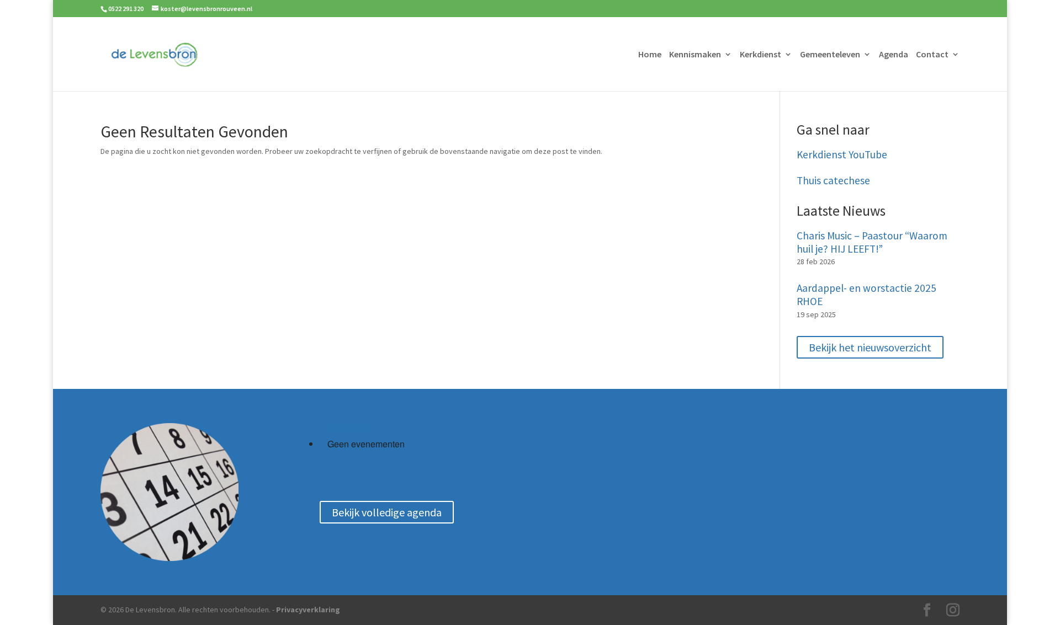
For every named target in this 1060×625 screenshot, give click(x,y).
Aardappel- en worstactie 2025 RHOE (866, 295)
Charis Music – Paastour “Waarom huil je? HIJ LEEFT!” (872, 242)
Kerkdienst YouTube (842, 154)
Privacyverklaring (308, 610)
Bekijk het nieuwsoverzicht (870, 347)
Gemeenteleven (830, 55)
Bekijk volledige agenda (387, 512)
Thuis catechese (833, 180)
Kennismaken (695, 55)
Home (649, 55)
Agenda (893, 55)
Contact (932, 55)
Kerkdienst (760, 55)
